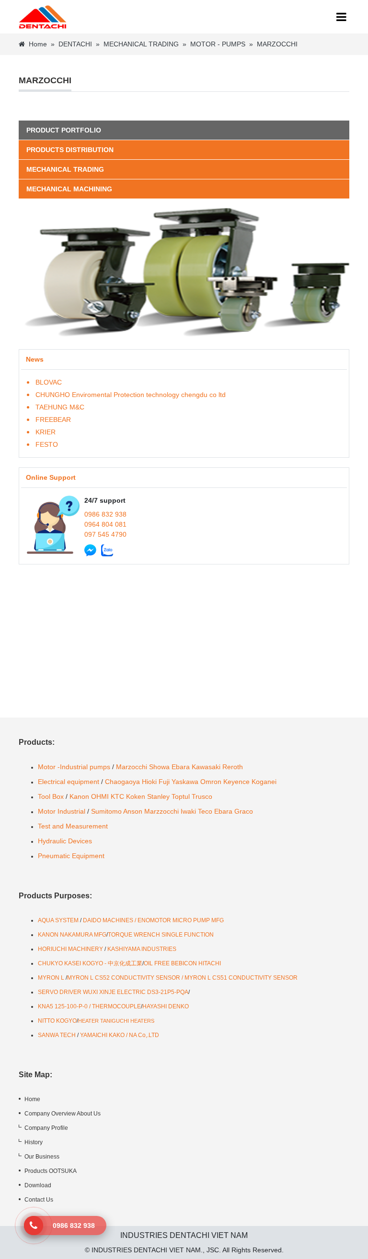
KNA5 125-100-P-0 (63, 1006)
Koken (135, 796)
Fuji (164, 781)
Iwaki (188, 811)
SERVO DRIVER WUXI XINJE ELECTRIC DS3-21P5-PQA (113, 992)
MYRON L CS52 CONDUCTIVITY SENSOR (123, 977)
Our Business (41, 1156)
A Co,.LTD (146, 1035)
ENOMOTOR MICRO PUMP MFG (181, 920)
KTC (117, 796)
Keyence (236, 781)
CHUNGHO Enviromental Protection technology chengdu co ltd (130, 394)
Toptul (181, 796)
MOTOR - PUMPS (217, 44)
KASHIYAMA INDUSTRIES (141, 949)
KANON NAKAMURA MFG (72, 934)
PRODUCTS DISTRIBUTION (70, 150)
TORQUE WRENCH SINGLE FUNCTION (161, 934)
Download (37, 1185)
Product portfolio (63, 130)
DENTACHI (75, 44)
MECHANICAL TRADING (141, 44)
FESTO (46, 444)
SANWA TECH (57, 1035)
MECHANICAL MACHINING (69, 189)
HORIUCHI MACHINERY (70, 949)
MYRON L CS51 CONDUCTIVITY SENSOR (241, 977)
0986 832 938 (105, 514)
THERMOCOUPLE (116, 1006)
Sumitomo (106, 811)
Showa (159, 767)
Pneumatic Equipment (72, 856)
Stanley (158, 796)
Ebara (181, 767)
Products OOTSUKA (50, 1171)
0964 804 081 (105, 524)
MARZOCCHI (277, 44)
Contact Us (38, 1199)
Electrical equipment (68, 781)
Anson (132, 811)
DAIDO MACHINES (109, 920)
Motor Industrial (61, 811)
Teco (205, 811)
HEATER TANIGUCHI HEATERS (116, 1021)
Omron (210, 781)
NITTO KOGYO (57, 1020)
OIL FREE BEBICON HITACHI (182, 963)
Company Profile (46, 1128)
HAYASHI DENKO (165, 1006)
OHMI (100, 796)
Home (38, 44)
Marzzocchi (161, 811)
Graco (243, 811)
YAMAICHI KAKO (102, 1035)
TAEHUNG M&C (59, 407)
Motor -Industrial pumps (74, 767)
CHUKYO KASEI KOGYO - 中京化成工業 (90, 963)
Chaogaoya (122, 781)
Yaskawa (185, 781)
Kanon (79, 796)
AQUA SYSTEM (59, 920)
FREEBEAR (53, 419)
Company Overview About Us (62, 1113)
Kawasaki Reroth (217, 767)
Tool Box (51, 796)
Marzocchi (131, 767)
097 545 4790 (105, 534)
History (33, 1142)
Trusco (202, 796)
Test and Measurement (73, 826)
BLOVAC (48, 382)
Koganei (264, 781)
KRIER (45, 432)
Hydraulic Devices (65, 841)
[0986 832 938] (33, 1225)
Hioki (149, 781)
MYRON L (51, 977)
